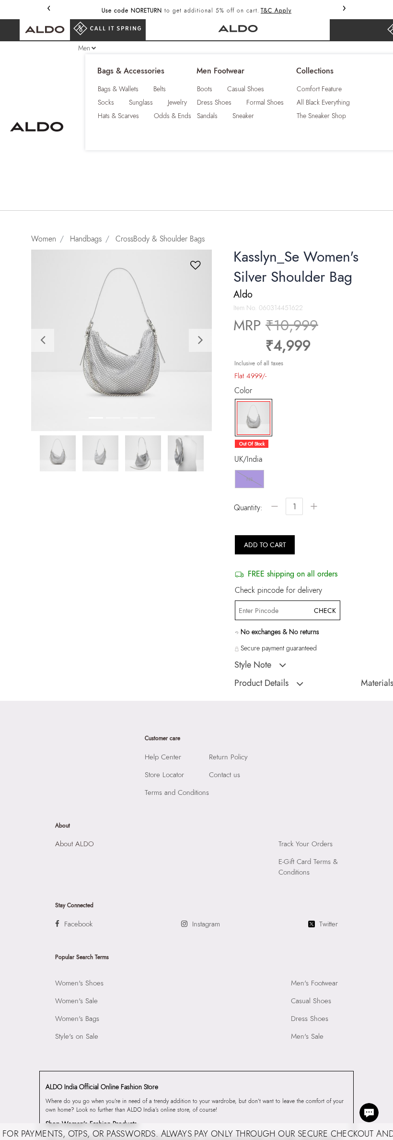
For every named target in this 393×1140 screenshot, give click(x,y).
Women (43, 238)
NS (249, 479)
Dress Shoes (214, 102)
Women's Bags (77, 1018)
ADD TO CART (265, 545)
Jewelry (177, 102)
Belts (159, 89)
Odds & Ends (172, 115)
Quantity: (248, 507)
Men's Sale (307, 1036)
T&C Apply (276, 10)
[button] (44, 340)
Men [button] (84, 48)
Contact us (224, 774)
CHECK (324, 610)
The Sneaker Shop (321, 115)
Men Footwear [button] (220, 71)
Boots (204, 89)
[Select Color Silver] (250, 418)
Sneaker (243, 115)
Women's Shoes (79, 983)
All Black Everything (323, 102)
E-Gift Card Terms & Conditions (308, 866)
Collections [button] (315, 71)
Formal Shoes (265, 102)
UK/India (248, 459)
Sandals (207, 115)
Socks (106, 102)
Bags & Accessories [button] (130, 71)
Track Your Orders (305, 844)
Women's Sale (76, 1001)
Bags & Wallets (118, 89)
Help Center (163, 757)
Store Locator (164, 774)
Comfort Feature (319, 89)
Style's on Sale (76, 1036)
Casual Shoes (245, 89)
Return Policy (228, 757)
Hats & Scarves (118, 115)
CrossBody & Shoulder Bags (160, 238)
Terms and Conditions (177, 792)
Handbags (86, 238)
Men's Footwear (314, 983)
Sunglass (141, 102)
